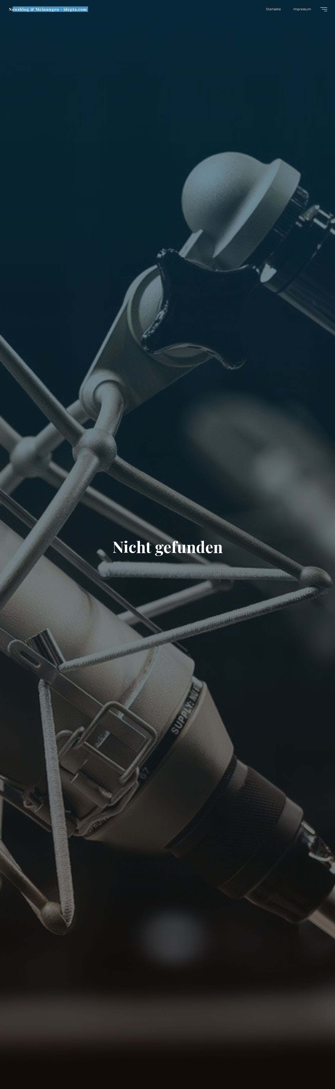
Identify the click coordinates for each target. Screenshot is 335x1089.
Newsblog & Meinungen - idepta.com (48, 9)
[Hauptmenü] (323, 9)
